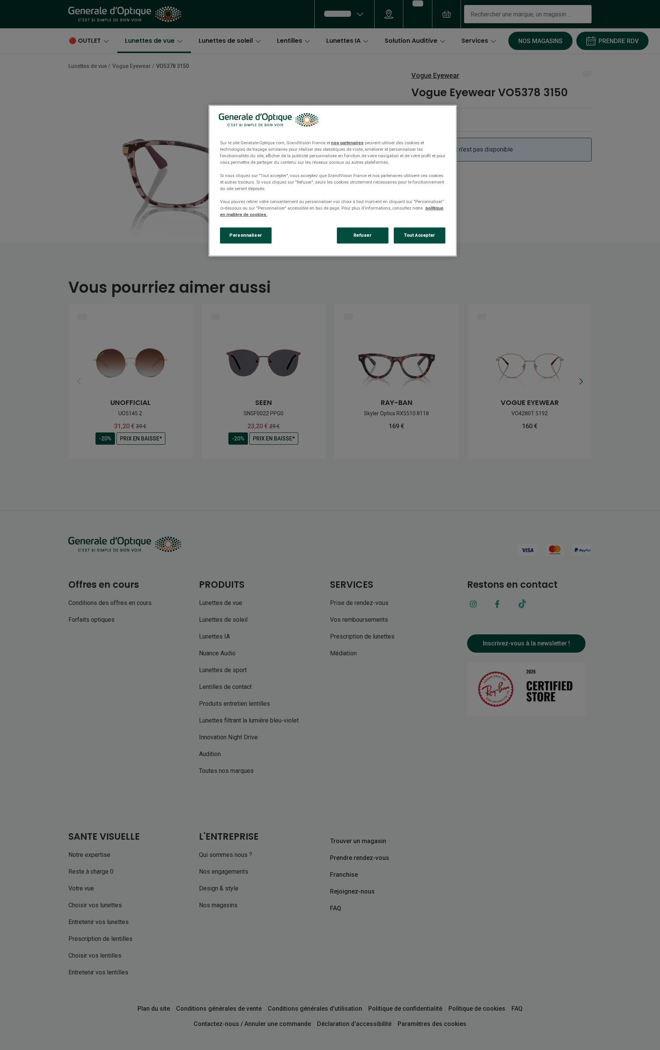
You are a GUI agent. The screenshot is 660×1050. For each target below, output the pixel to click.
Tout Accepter (419, 235)
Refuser (363, 235)
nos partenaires (347, 142)
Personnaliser (246, 235)
